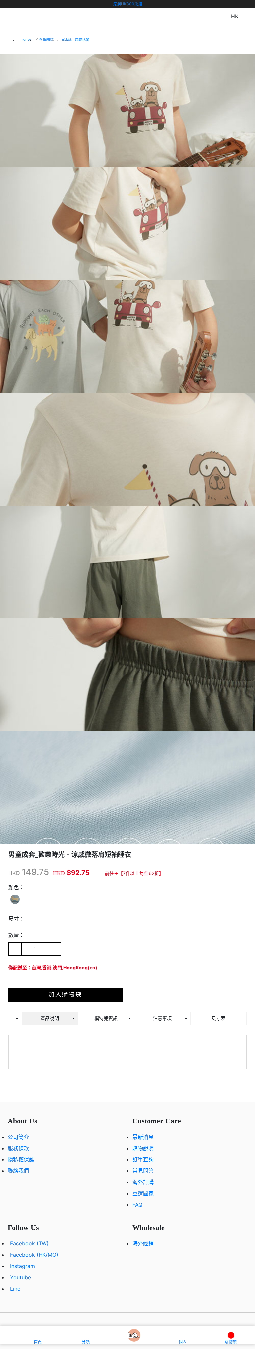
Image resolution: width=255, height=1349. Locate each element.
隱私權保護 (21, 1159)
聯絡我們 (18, 1170)
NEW (27, 40)
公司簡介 (18, 1137)
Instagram (22, 1266)
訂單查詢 (143, 1159)
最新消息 (143, 1137)
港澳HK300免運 (127, 3)
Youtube (20, 1277)
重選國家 (143, 1193)
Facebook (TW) (29, 1243)
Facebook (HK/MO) (34, 1254)
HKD (14, 873)
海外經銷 (143, 1243)
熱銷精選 (46, 40)
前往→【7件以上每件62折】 (134, 873)
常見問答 (143, 1170)
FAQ (137, 1204)
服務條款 (18, 1148)
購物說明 (143, 1148)
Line (15, 1288)
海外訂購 (143, 1182)
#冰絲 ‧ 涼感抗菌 (75, 40)
